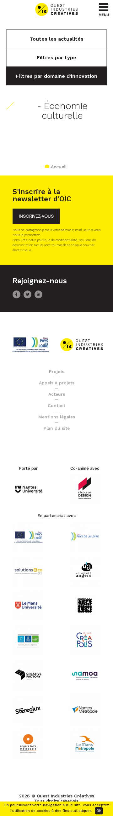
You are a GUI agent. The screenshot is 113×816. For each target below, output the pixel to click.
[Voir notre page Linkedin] (38, 296)
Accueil (59, 166)
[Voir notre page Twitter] (27, 296)
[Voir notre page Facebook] (16, 296)
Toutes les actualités (56, 39)
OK (98, 811)
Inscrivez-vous (36, 216)
